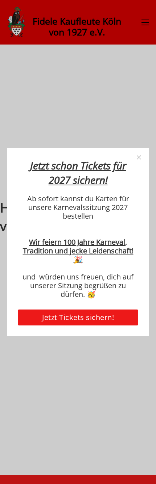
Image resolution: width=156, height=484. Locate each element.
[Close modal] (139, 157)
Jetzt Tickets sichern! (78, 317)
